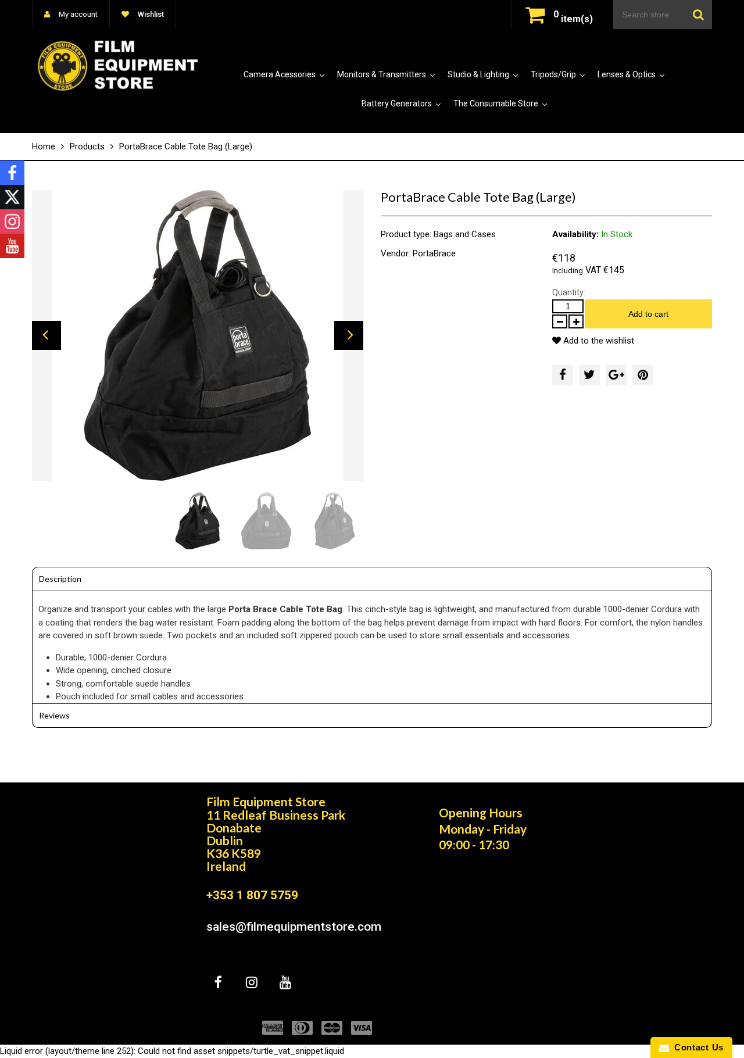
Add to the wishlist (597, 340)
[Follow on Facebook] (12, 172)
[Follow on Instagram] (12, 221)
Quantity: (568, 292)
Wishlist (150, 14)
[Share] (562, 374)
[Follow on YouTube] (12, 246)
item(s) (573, 18)
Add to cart (648, 314)
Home (43, 146)
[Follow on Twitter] (12, 197)
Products (87, 146)
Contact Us (696, 1047)
